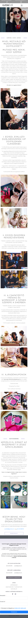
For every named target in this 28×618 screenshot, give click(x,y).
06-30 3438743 (20, 529)
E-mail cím (2, 601)
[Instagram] (15, 594)
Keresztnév (2, 595)
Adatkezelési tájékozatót (20, 608)
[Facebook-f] (12, 594)
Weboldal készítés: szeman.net (14, 615)
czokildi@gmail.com (22, 0)
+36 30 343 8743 (8, 0)
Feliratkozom (14, 612)
